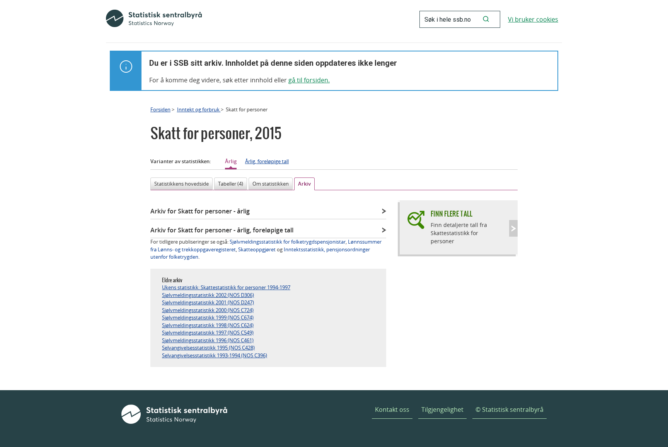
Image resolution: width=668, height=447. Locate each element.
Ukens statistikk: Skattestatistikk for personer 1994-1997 (226, 287)
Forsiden (160, 109)
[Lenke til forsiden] (154, 19)
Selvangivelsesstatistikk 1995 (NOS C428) (208, 347)
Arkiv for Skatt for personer (200, 211)
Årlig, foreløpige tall (267, 161)
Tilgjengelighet (442, 409)
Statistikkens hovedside (181, 183)
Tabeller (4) (230, 183)
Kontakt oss (392, 409)
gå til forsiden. (309, 80)
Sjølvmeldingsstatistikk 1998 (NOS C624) (208, 325)
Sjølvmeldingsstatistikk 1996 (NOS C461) (208, 340)
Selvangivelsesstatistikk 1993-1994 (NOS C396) (214, 355)
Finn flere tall (451, 213)
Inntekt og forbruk (199, 109)
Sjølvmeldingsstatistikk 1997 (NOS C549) (208, 332)
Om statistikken (270, 183)
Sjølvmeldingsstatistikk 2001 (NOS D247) (208, 302)
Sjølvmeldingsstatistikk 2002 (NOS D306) (208, 295)
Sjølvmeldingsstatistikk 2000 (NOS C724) (208, 310)
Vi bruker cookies (533, 19)
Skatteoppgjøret (257, 249)
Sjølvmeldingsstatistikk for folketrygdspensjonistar (288, 241)
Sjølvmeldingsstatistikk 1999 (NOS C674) (208, 317)
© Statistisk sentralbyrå (509, 409)
